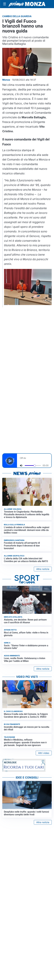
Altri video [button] (43, 753)
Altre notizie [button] (42, 569)
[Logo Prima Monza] (27, 4)
